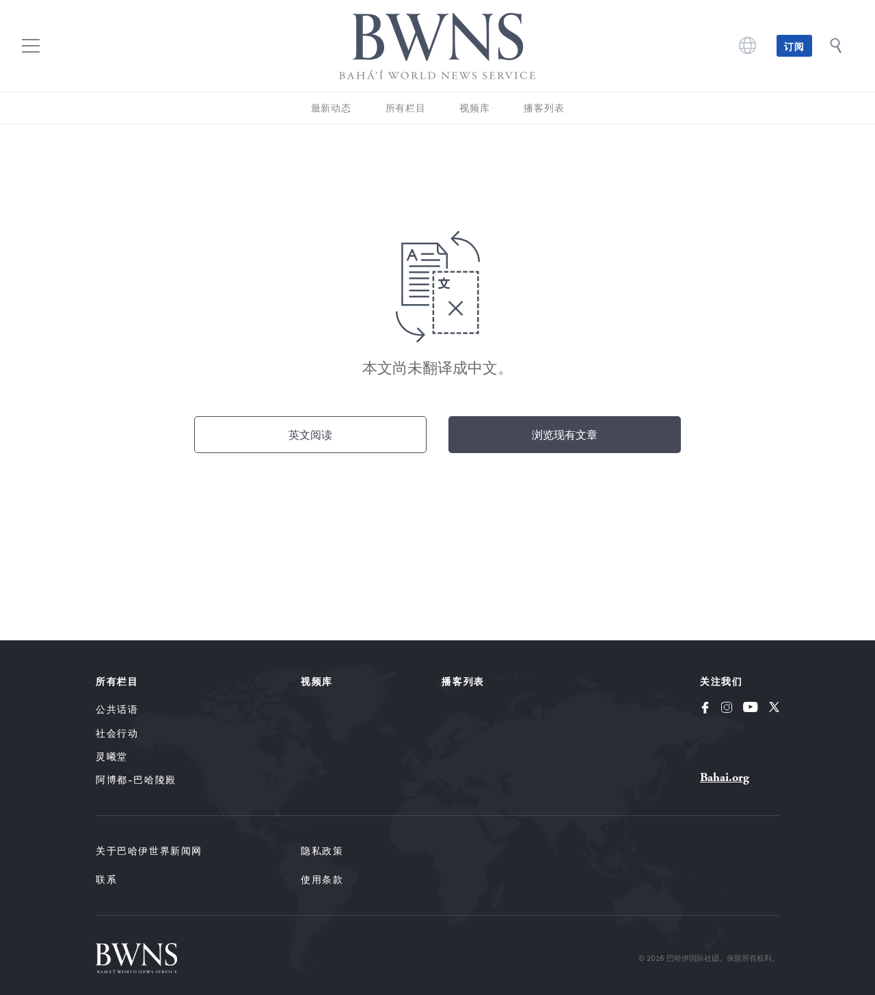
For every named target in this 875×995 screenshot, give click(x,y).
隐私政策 (322, 850)
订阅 (794, 46)
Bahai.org (724, 777)
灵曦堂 (112, 756)
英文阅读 (310, 434)
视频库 (474, 107)
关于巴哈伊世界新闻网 (149, 850)
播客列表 (544, 107)
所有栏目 (406, 107)
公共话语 (117, 709)
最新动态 (331, 107)
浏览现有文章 (564, 434)
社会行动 (117, 732)
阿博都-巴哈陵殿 (136, 779)
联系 (106, 879)
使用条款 (322, 879)
